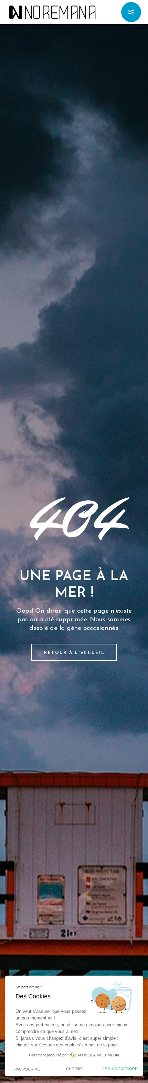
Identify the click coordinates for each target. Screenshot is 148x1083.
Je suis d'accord (120, 1069)
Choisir (74, 1069)
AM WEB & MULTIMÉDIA (98, 1055)
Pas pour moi (28, 1069)
